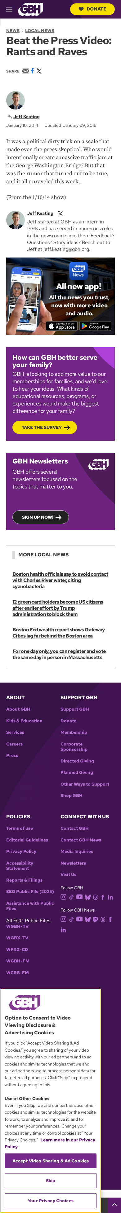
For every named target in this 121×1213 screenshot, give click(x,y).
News (13, 30)
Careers (14, 744)
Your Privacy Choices (51, 1200)
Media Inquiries (76, 851)
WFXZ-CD (17, 949)
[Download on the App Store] (62, 325)
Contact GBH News (80, 840)
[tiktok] (71, 896)
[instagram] (63, 896)
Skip (51, 1180)
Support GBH (74, 709)
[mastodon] (95, 919)
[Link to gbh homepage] (30, 9)
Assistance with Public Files (30, 906)
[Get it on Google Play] (95, 325)
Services (15, 732)
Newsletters (73, 863)
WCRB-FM (17, 972)
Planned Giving (76, 772)
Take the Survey (42, 427)
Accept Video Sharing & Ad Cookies (50, 1161)
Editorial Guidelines (27, 840)
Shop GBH (71, 795)
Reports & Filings (24, 880)
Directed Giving (77, 761)
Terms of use (19, 828)
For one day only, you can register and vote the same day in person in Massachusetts (58, 654)
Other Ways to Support (84, 784)
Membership (73, 732)
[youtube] (79, 896)
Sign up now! (37, 517)
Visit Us (68, 874)
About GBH (18, 709)
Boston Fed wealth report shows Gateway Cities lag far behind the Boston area (58, 632)
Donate (96, 9)
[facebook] (102, 896)
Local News (39, 30)
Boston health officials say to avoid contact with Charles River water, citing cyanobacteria (60, 580)
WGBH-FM (17, 961)
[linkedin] (110, 896)
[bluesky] (88, 896)
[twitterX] (60, 213)
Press (12, 755)
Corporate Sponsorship (73, 747)
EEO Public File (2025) (30, 891)
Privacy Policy (21, 851)
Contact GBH (74, 828)
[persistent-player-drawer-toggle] (114, 1205)
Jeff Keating (26, 116)
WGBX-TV (17, 938)
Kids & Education (24, 721)
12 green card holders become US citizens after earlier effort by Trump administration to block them (57, 608)
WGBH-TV (17, 926)
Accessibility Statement (19, 866)
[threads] (95, 896)
